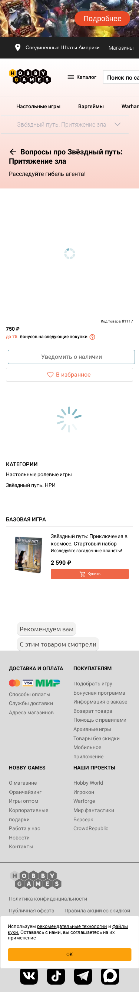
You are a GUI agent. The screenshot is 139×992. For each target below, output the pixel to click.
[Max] (110, 976)
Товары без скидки (96, 738)
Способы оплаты (29, 694)
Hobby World (88, 783)
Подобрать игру (92, 684)
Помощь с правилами (99, 720)
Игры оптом (23, 801)
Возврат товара (92, 711)
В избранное (73, 374)
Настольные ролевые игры (39, 474)
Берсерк (83, 819)
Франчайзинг (25, 792)
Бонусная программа (99, 693)
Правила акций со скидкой (97, 910)
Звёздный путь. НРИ (31, 485)
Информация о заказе (100, 702)
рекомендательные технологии (72, 926)
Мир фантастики (93, 810)
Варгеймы (91, 106)
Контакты (21, 846)
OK (69, 954)
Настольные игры (38, 106)
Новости (19, 838)
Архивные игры (92, 729)
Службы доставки (31, 703)
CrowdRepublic (90, 828)
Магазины (121, 48)
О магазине (23, 783)
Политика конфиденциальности (48, 899)
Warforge (84, 801)
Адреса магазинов (31, 712)
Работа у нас (24, 828)
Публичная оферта (31, 910)
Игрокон (83, 792)
